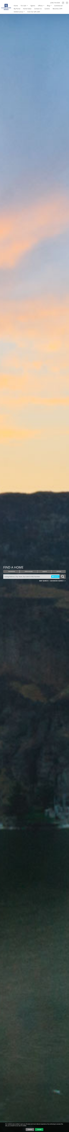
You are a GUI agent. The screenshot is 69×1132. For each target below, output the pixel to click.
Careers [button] (47, 9)
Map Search (43, 580)
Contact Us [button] (38, 9)
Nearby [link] (56, 576)
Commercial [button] (58, 6)
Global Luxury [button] (18, 12)
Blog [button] (48, 6)
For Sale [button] (24, 6)
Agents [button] (32, 6)
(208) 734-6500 (55, 3)
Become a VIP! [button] (57, 9)
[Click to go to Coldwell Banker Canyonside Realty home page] (6, 6)
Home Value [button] (27, 9)
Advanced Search (57, 580)
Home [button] (16, 6)
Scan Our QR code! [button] (33, 12)
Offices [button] (40, 6)
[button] (11, 571)
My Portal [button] (17, 9)
